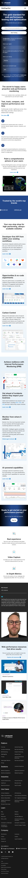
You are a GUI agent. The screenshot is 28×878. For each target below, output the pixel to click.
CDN (20, 402)
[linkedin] (1, 852)
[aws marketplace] (21, 848)
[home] (7, 736)
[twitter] (5, 852)
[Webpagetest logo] (5, 8)
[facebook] (9, 852)
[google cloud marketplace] (7, 848)
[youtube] (12, 852)
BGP (17, 402)
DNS (3, 404)
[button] (14, 48)
